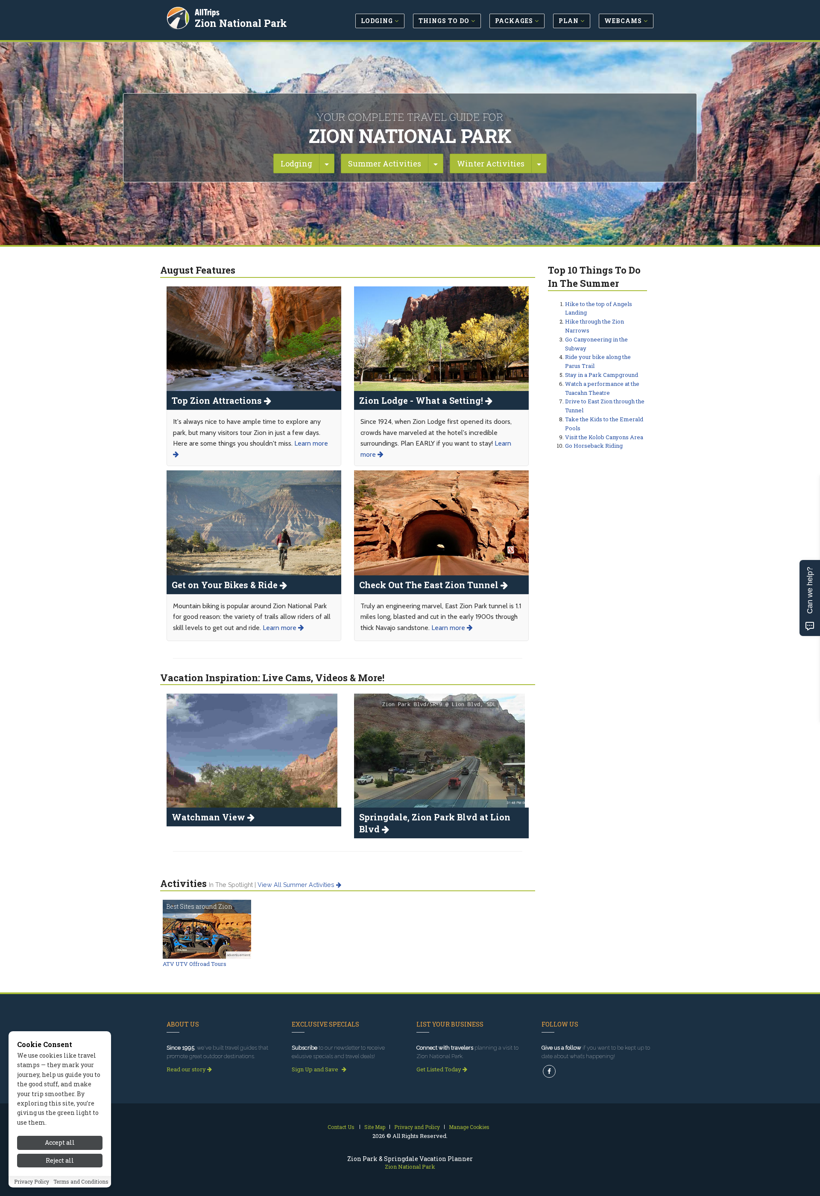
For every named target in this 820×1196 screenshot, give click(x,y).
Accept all (60, 1142)
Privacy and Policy (417, 1126)
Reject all (60, 1161)
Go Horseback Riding (594, 445)
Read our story (187, 1069)
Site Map (374, 1126)
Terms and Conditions (80, 1181)
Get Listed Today (439, 1069)
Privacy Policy (31, 1181)
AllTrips (207, 12)
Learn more (280, 628)
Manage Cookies (469, 1126)
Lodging (296, 163)
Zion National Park (241, 23)
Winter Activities (490, 163)
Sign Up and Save (316, 1069)
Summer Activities (384, 163)
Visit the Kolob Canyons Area (604, 437)
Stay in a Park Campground (601, 375)
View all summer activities (297, 884)
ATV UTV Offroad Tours (194, 964)
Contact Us (341, 1126)
